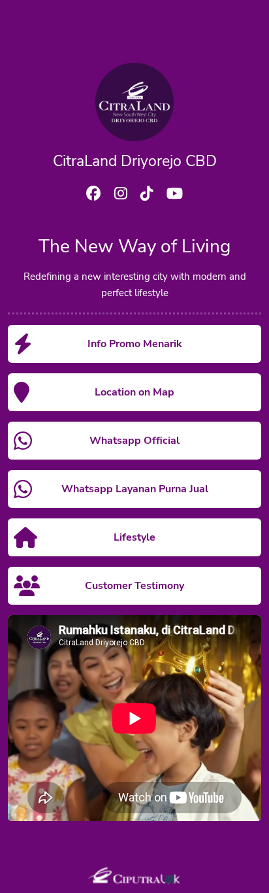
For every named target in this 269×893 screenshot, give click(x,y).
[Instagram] (120, 195)
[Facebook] (93, 195)
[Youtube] (174, 195)
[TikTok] (146, 195)
